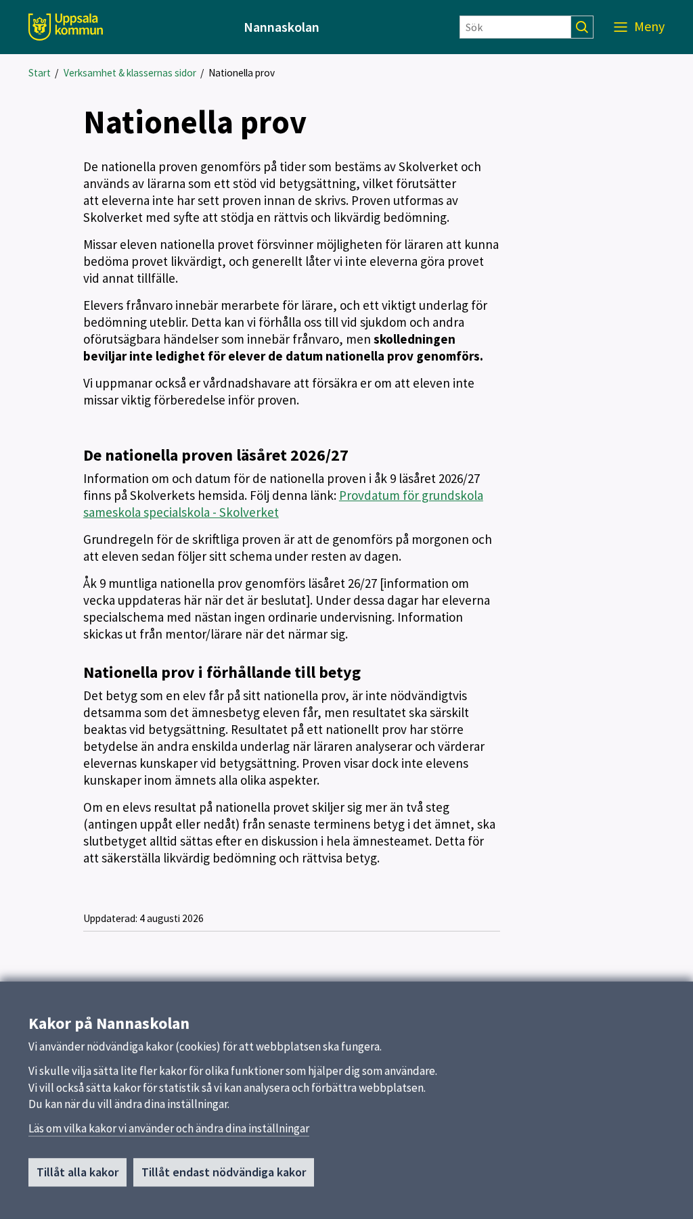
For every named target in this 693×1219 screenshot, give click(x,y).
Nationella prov (241, 72)
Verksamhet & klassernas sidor (130, 72)
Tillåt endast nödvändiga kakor (223, 1172)
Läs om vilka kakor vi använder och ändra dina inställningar (168, 1128)
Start (39, 72)
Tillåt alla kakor (77, 1172)
